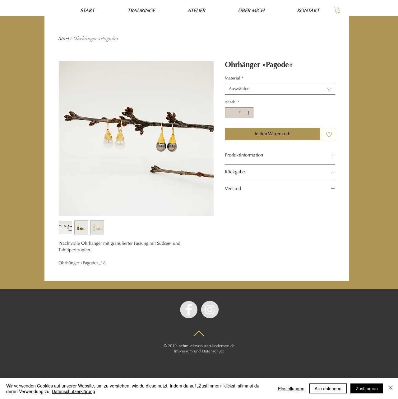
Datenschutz (213, 351)
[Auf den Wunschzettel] (329, 134)
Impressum (183, 351)
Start (63, 38)
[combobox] (280, 89)
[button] (337, 10)
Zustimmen (367, 388)
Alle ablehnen (328, 388)
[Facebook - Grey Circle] (188, 309)
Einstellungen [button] (291, 388)
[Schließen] (390, 388)
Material (234, 78)
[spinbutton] (239, 113)
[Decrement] (229, 113)
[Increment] (249, 113)
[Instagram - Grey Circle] (210, 309)
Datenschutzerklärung (73, 391)
